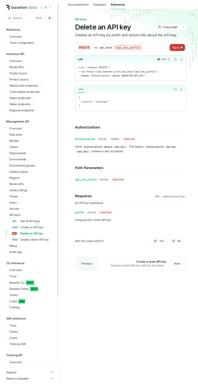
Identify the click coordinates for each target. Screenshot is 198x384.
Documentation (78, 4)
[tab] (81, 89)
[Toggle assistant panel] (49, 18)
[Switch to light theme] (46, 7)
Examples (99, 4)
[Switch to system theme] (41, 7)
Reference (118, 4)
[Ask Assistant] (181, 59)
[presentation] (29, 183)
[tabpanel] (131, 102)
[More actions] (183, 27)
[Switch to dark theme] (50, 7)
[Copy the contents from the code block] (175, 59)
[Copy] (164, 47)
